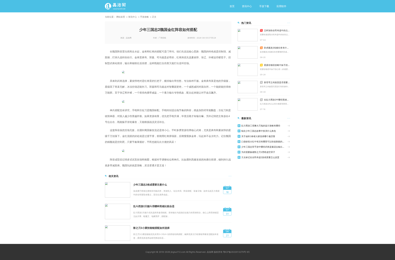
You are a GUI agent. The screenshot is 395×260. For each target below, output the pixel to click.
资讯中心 (247, 6)
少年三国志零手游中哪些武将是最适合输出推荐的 (264, 146)
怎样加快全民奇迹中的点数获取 (275, 30)
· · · (230, 176)
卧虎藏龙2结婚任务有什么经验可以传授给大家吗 (275, 47)
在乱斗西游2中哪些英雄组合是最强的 (275, 99)
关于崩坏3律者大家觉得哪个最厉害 (258, 136)
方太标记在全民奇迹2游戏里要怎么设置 (260, 157)
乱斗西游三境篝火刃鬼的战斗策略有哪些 (260, 125)
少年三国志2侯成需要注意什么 (150, 184)
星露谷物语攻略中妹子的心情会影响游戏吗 (275, 65)
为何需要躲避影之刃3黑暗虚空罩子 (258, 152)
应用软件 (281, 6)
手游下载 (264, 6)
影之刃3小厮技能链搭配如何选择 (151, 227)
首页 (232, 6)
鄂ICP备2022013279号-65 (236, 252)
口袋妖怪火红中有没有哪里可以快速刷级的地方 (264, 141)
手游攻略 (144, 16)
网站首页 (120, 16)
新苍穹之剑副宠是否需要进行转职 (275, 82)
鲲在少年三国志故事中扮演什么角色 (258, 131)
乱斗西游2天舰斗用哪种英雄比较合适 (153, 206)
